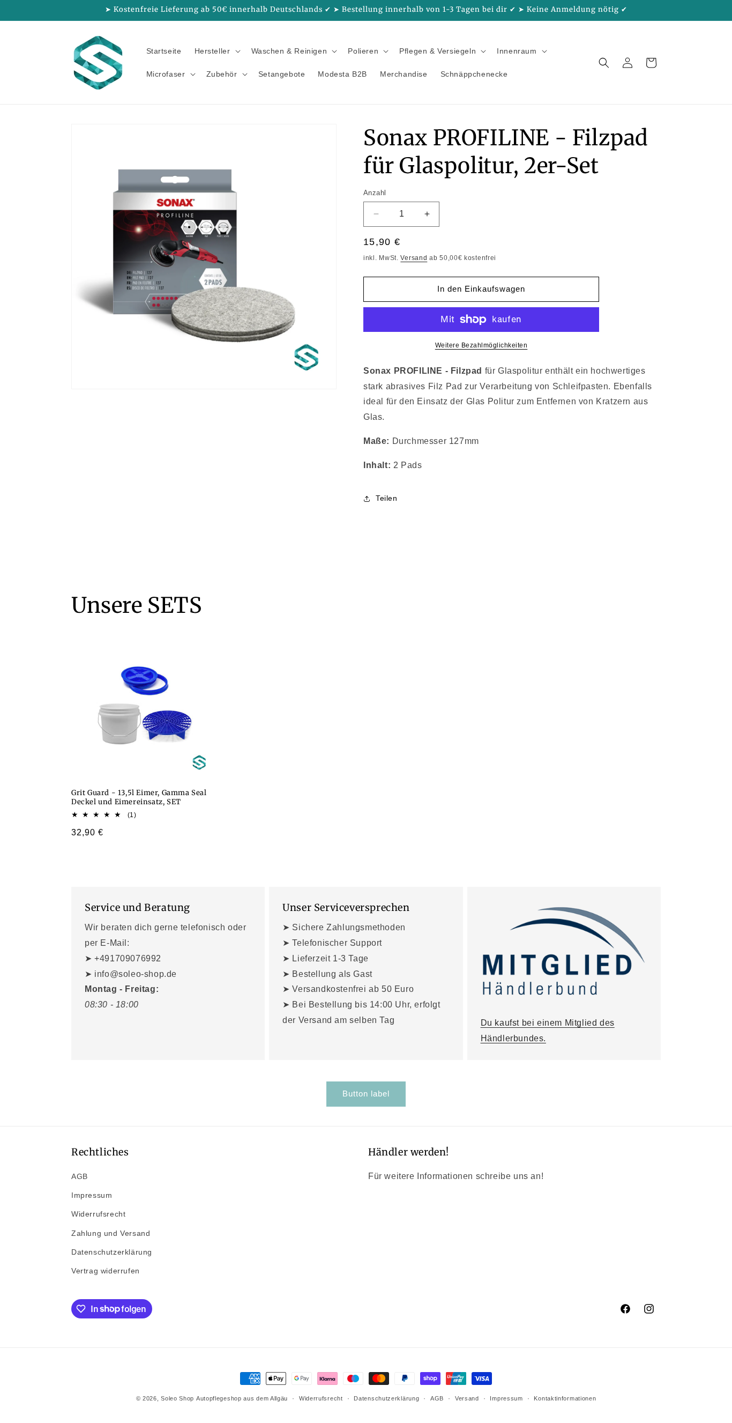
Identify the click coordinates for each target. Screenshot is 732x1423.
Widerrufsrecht (98, 1214)
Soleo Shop (177, 1398)
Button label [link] (366, 1093)
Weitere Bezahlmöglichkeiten (481, 345)
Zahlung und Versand (110, 1233)
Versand (413, 258)
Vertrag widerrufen (105, 1270)
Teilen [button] (387, 498)
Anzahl (374, 193)
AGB (79, 1176)
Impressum (91, 1195)
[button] (216, 51)
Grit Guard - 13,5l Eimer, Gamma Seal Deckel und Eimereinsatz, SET (139, 797)
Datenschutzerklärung (111, 1252)
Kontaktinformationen (565, 1398)
